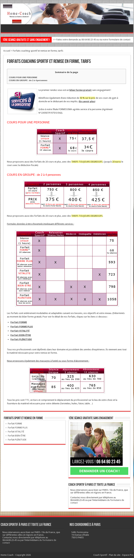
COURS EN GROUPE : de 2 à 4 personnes (28, 80)
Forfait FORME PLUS (21, 326)
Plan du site (114, 555)
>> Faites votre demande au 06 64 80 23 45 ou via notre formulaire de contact (91, 39)
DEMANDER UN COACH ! (99, 471)
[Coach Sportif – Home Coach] (67, 13)
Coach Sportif (100, 555)
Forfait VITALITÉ (19, 330)
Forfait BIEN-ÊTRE (20, 335)
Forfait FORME (18, 322)
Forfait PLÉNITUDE (21, 339)
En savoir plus (87, 101)
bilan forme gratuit (80, 90)
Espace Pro (127, 555)
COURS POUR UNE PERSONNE (23, 77)
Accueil (6, 50)
